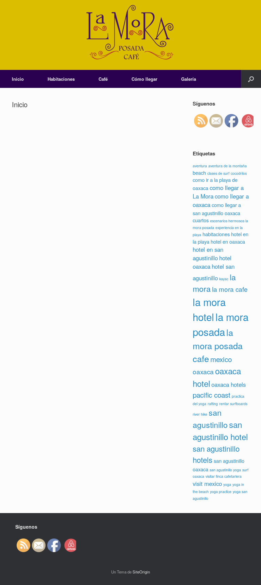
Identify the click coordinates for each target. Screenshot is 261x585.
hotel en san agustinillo (208, 253)
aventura (200, 165)
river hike (200, 414)
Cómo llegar (144, 79)
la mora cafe (230, 289)
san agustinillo (210, 418)
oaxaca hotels (228, 384)
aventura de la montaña (227, 165)
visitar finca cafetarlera (224, 476)
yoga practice (220, 491)
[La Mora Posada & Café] (130, 35)
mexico (221, 359)
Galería (188, 79)
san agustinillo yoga (225, 469)
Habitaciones (61, 79)
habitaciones (216, 234)
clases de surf (218, 173)
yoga (227, 484)
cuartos (201, 220)
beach (199, 172)
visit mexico (207, 483)
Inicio (18, 79)
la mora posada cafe (218, 345)
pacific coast (211, 395)
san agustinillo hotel (220, 430)
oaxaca (203, 371)
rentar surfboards (233, 403)
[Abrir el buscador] (251, 79)
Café (103, 79)
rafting (213, 403)
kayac (223, 278)
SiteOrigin (141, 571)
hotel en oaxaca (228, 241)
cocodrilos (239, 173)
